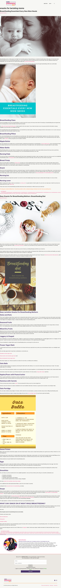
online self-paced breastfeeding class (8, 126)
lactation (59, 192)
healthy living (5, 533)
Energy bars (2, 519)
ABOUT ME (45, 3)
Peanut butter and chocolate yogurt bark (8, 355)
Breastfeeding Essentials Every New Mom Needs (18, 11)
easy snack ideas (30, 532)
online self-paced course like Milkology (26, 497)
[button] (54, 3)
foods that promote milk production (51, 254)
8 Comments (4, 12)
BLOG (50, 3)
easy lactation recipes (23, 532)
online (16, 383)
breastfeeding (3, 192)
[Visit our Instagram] (56, 580)
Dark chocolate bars (4, 516)
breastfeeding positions (39, 192)
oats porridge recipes (32, 393)
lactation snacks (26, 533)
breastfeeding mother (31, 192)
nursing (22, 193)
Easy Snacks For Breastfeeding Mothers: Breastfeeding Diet (22, 196)
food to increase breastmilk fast (38, 532)
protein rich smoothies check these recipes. (12, 481)
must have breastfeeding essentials (6, 193)
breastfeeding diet (9, 192)
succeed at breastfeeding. (29, 61)
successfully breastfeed (19, 245)
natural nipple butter (46, 143)
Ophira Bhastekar (22, 539)
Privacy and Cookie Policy (45, 585)
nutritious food (31, 533)
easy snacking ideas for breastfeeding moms (44, 172)
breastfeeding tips (54, 192)
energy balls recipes (40, 371)
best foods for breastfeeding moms (7, 532)
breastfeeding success (47, 192)
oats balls (36, 533)
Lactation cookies (3, 521)
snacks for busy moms (47, 533)
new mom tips (18, 193)
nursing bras (25, 193)
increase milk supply (15, 495)
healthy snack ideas (11, 533)
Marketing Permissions (30, 567)
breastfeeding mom (24, 192)
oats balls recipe (41, 533)
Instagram (25, 527)
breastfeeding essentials (17, 192)
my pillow (6, 138)
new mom (13, 193)
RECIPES (7, 531)
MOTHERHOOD (3, 191)
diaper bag (12, 184)
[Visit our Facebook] (55, 580)
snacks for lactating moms (32, 193)
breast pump (17, 162)
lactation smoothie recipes (19, 533)
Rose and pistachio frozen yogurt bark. (7, 358)
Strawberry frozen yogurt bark (6, 353)
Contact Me (55, 585)
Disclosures (51, 585)
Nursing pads (11, 157)
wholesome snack (3, 534)
